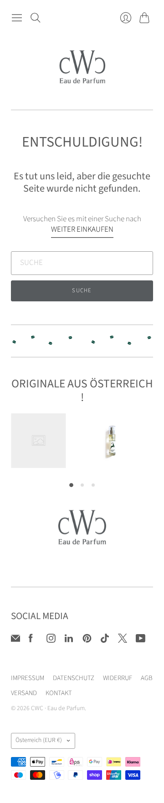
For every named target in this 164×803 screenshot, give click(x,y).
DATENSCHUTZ (73, 678)
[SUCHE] (36, 17)
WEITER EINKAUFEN (82, 229)
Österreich (38, 740)
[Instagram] (51, 640)
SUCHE (82, 290)
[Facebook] (31, 640)
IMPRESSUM (27, 678)
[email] (15, 640)
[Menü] (17, 17)
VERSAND (24, 693)
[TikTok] (104, 640)
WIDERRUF (117, 678)
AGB (147, 678)
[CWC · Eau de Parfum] (82, 68)
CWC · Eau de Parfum (58, 708)
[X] (122, 640)
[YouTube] (140, 640)
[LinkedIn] (68, 640)
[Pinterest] (87, 640)
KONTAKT (59, 693)
